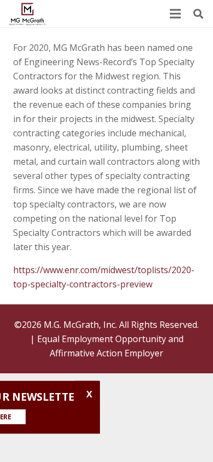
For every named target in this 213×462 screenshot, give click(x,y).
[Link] (27, 13)
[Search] (198, 13)
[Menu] (175, 13)
